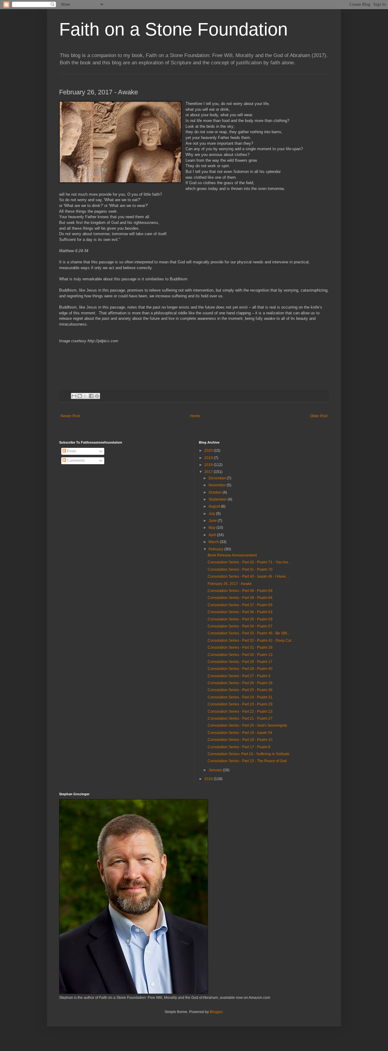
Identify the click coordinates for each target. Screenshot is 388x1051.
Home (195, 416)
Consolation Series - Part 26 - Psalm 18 (240, 683)
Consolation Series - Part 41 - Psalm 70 (240, 569)
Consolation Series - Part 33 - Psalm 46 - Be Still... (249, 633)
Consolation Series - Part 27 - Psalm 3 (239, 676)
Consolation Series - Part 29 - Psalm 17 (240, 662)
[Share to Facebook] (91, 396)
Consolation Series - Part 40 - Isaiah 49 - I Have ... (248, 576)
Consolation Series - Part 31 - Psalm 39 (240, 647)
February (216, 549)
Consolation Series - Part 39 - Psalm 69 (240, 591)
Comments (75, 460)
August (215, 506)
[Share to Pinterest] (97, 396)
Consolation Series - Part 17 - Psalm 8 (239, 747)
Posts (71, 451)
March (214, 542)
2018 (209, 465)
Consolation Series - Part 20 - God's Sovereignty (247, 725)
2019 (209, 458)
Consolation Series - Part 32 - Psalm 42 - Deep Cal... (251, 640)
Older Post (318, 416)
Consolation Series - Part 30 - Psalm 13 (240, 655)
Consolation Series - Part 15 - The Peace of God (247, 761)
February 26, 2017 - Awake (230, 584)
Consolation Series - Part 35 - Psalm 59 (240, 619)
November (218, 485)
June (213, 521)
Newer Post (70, 416)
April (213, 535)
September (218, 499)
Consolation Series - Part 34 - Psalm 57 (240, 626)
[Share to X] (85, 396)
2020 (209, 450)
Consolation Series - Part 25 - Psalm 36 (240, 690)
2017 (209, 472)
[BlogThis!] (80, 396)
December (218, 478)
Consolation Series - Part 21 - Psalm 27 (240, 718)
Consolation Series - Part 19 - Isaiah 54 (240, 733)
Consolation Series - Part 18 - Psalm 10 (240, 740)
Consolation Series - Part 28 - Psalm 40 (240, 669)
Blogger (216, 1012)
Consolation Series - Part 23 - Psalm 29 (240, 704)
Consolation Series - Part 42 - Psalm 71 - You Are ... (250, 562)
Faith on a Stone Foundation (173, 29)
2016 (209, 779)
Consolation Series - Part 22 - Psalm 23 (240, 711)
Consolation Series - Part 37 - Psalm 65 (240, 605)
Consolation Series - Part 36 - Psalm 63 (240, 612)
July (212, 514)
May (212, 528)
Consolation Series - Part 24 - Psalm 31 (240, 697)
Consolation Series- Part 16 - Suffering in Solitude (248, 754)
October (215, 492)
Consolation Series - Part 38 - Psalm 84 (240, 598)
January (216, 770)
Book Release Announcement (232, 555)
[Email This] (74, 396)
